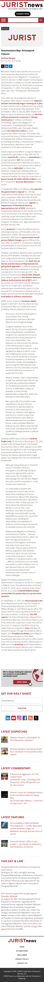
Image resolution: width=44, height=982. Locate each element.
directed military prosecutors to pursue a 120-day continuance (21, 117)
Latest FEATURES (12, 817)
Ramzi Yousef (7, 179)
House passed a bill (33, 600)
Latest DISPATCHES (14, 731)
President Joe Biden (21, 633)
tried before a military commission (16, 296)
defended (18, 168)
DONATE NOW (22, 14)
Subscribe (22, 708)
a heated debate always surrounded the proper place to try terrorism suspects (21, 593)
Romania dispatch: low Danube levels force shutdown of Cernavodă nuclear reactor (26, 752)
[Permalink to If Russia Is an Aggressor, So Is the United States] (4, 776)
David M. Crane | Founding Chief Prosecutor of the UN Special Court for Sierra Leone (25, 782)
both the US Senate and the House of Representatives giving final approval (20, 264)
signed (32, 203)
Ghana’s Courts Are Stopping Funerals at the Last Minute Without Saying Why (26, 795)
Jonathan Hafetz (29, 301)
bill (18, 160)
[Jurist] (22, 6)
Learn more (28, 883)
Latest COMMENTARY (16, 768)
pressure (11, 229)
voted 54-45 (12, 157)
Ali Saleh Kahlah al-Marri (25, 179)
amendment (34, 157)
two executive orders (16, 131)
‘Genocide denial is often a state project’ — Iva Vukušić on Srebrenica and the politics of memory (25, 844)
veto (27, 628)
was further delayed (31, 274)
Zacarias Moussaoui (25, 182)
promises (19, 644)
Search (40, 20)
